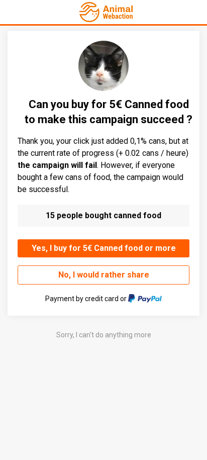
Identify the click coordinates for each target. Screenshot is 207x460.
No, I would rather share (103, 275)
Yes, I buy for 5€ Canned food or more (104, 248)
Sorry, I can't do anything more (103, 335)
